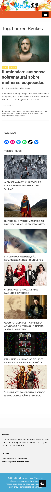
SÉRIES (5, 67)
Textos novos (13, 151)
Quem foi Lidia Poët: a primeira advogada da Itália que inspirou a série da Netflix (24, 326)
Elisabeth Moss (16, 111)
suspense (19, 113)
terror (25, 113)
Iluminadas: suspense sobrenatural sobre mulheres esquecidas (24, 77)
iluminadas (25, 111)
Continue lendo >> (7, 106)
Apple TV (7, 111)
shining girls (11, 113)
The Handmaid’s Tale (35, 113)
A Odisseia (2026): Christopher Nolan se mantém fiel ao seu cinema (22, 185)
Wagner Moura (20, 115)
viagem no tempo (8, 115)
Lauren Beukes (35, 111)
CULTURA (13, 67)
